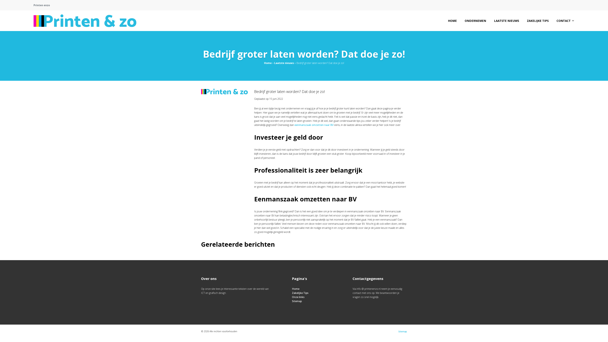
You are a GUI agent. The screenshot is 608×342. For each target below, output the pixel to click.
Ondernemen (475, 21)
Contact (564, 21)
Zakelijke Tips (538, 21)
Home (452, 21)
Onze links (298, 297)
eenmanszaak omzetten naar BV (314, 125)
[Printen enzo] (85, 20)
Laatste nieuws (506, 21)
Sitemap (297, 301)
